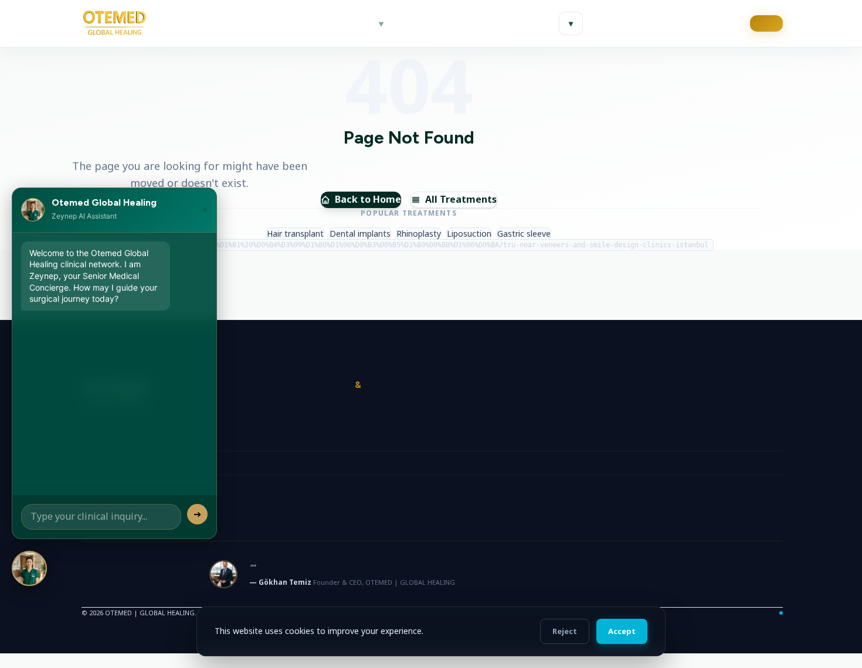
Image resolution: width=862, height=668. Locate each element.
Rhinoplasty (418, 233)
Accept (622, 631)
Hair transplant (295, 233)
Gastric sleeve (524, 233)
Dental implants (360, 233)
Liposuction (469, 233)
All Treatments (461, 199)
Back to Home (368, 199)
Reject (564, 631)
